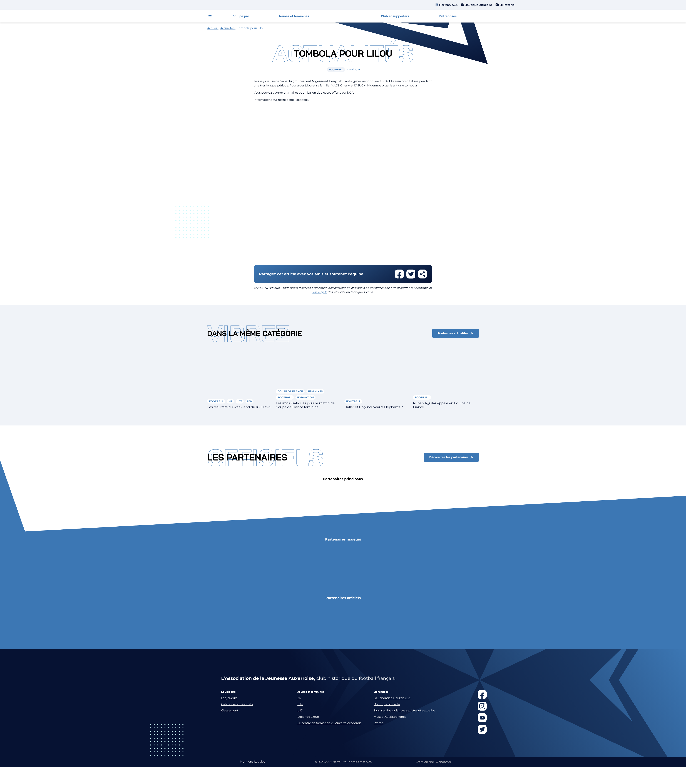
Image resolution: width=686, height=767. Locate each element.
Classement (229, 710)
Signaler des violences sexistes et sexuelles (404, 710)
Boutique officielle (478, 5)
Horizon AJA (448, 5)
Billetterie (506, 5)
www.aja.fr (319, 292)
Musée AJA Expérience (390, 716)
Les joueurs (229, 698)
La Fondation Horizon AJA (392, 698)
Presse (378, 723)
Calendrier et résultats (237, 704)
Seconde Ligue (308, 716)
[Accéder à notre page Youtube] (482, 717)
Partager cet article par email (422, 274)
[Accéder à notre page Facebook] (482, 694)
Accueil (212, 28)
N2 (299, 698)
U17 (299, 710)
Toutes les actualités (453, 333)
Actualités (227, 28)
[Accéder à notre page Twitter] (482, 729)
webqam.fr (443, 762)
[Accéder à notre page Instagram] (482, 706)
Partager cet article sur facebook (399, 274)
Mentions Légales (252, 761)
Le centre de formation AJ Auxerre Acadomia (329, 723)
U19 (300, 704)
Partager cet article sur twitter (410, 274)
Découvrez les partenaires (449, 457)
